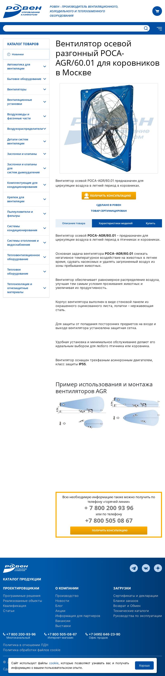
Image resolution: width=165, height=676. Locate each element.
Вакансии (62, 621)
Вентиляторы (16, 89)
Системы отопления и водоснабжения (23, 242)
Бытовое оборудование (24, 79)
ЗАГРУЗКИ (122, 588)
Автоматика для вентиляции (18, 66)
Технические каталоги (131, 611)
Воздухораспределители (25, 129)
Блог (59, 606)
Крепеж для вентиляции (15, 199)
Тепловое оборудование (17, 271)
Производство (67, 596)
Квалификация (14, 606)
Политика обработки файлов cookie (31, 650)
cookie (54, 663)
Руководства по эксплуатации (137, 616)
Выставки (63, 626)
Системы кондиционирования (22, 228)
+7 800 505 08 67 (109, 520)
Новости (62, 601)
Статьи (8, 611)
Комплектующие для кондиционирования (22, 185)
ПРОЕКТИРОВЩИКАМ (21, 588)
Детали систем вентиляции (17, 141)
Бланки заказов (125, 601)
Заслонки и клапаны (22, 154)
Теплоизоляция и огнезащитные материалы (19, 288)
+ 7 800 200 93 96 (108, 508)
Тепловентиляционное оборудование (23, 257)
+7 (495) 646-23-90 (104, 634)
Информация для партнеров (77, 616)
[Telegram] (134, 568)
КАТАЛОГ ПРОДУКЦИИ (22, 579)
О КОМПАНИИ (66, 588)
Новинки (17, 54)
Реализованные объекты (22, 601)
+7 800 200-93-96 (20, 634)
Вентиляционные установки (19, 102)
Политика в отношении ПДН (25, 645)
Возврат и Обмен (126, 606)
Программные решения (21, 596)
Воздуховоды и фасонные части (19, 116)
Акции (60, 611)
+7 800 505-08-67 (62, 634)
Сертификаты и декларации (135, 596)
